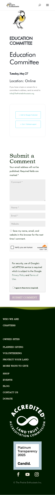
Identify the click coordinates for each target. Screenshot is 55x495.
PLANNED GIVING (13, 347)
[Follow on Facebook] (18, 474)
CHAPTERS (9, 325)
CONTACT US (10, 392)
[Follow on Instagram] (37, 474)
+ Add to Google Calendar (28, 115)
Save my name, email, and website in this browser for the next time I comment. (26, 234)
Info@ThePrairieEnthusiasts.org (22, 93)
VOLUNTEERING (12, 353)
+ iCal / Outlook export (28, 124)
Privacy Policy (18, 275)
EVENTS (7, 379)
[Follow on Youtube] (27, 474)
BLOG (6, 386)
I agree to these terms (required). (26, 288)
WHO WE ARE (11, 319)
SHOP (6, 373)
